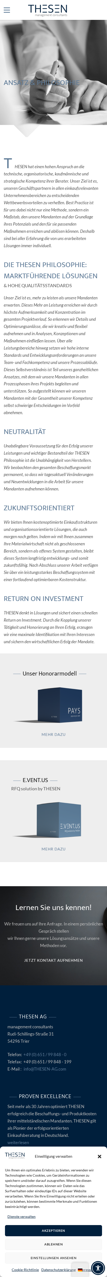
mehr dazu (54, 734)
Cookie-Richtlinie (25, 1270)
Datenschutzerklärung (58, 1270)
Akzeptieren (53, 1231)
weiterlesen (18, 1142)
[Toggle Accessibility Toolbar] (98, 1268)
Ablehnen (53, 1244)
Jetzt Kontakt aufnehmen (53, 960)
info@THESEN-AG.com (45, 1069)
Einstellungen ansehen (54, 1258)
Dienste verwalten (21, 1216)
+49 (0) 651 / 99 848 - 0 (44, 1054)
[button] (99, 1156)
